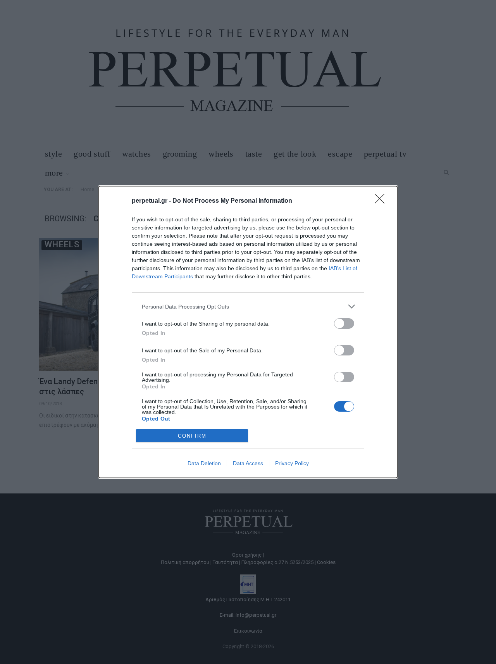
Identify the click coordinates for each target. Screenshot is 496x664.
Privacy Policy (292, 463)
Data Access (248, 463)
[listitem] (248, 306)
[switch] (344, 323)
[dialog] (248, 332)
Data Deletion (204, 463)
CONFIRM (192, 436)
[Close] (382, 201)
